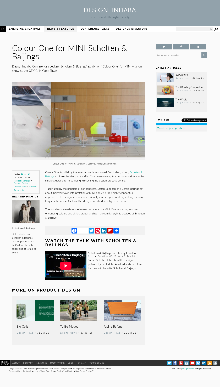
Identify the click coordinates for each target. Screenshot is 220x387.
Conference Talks (95, 28)
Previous (32, 138)
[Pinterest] (97, 231)
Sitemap (82, 362)
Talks (91, 256)
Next (125, 138)
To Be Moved (69, 326)
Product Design (21, 183)
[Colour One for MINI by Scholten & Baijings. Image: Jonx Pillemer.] (78, 159)
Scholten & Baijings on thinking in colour (112, 253)
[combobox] (194, 29)
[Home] (110, 11)
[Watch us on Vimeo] (198, 363)
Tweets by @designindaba (171, 128)
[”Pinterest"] (198, 46)
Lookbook (33, 186)
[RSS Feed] (209, 363)
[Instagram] (186, 363)
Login (71, 362)
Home (3, 29)
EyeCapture (181, 74)
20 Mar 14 (25, 173)
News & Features (60, 28)
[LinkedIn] (104, 231)
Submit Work (57, 362)
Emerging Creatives (25, 28)
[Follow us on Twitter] (164, 46)
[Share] (116, 231)
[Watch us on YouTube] (192, 363)
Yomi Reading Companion (189, 87)
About (16, 362)
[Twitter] (91, 231)
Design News (24, 332)
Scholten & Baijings (23, 228)
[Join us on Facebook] (181, 46)
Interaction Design (22, 180)
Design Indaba (188, 368)
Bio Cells (22, 326)
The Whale (181, 99)
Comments (19, 190)
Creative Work (20, 186)
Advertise (41, 362)
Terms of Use (97, 362)
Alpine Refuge (113, 326)
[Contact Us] (215, 363)
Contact (28, 362)
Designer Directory (132, 28)
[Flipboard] (110, 231)
